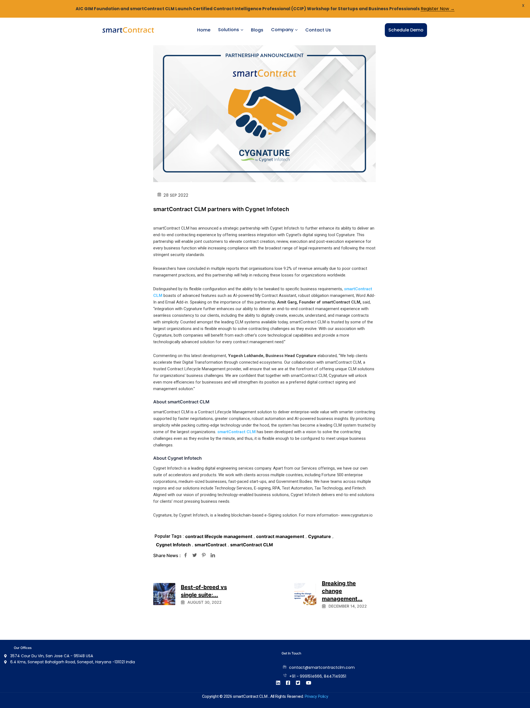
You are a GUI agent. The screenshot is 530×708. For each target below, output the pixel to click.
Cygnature (319, 536)
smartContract (210, 544)
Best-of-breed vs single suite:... (204, 591)
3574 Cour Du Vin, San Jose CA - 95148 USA (51, 656)
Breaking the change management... (342, 591)
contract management (280, 536)
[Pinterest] (204, 555)
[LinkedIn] (213, 555)
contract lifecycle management (218, 536)
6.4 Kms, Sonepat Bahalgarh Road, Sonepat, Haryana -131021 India (72, 662)
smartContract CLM (236, 431)
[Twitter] (194, 555)
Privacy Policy (316, 696)
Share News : (167, 555)
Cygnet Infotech (173, 544)
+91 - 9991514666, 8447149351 (317, 676)
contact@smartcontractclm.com (322, 667)
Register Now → (438, 9)
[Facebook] (185, 555)
